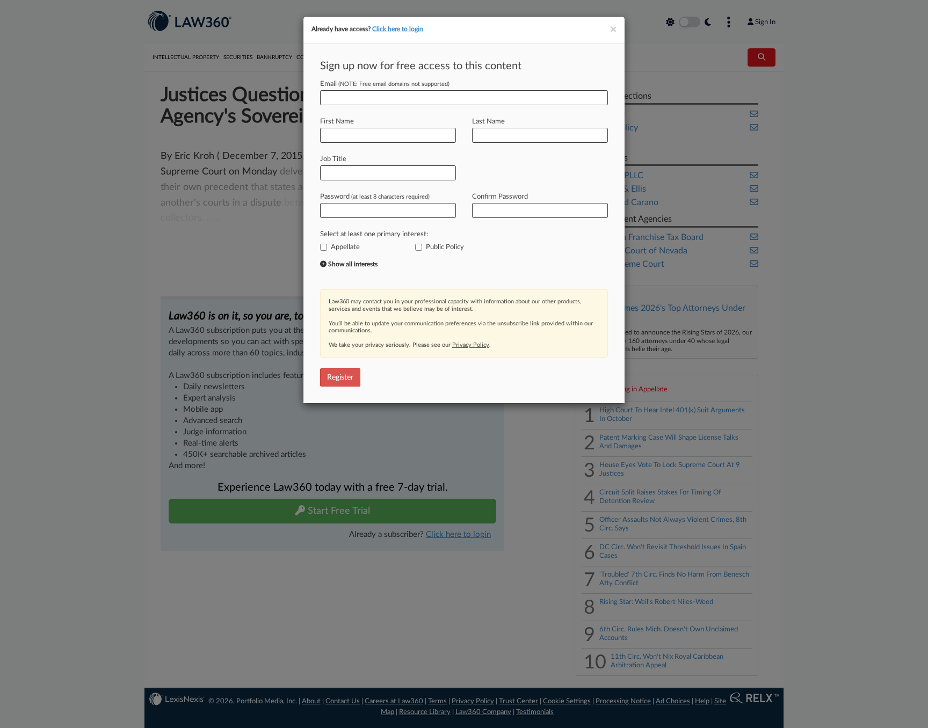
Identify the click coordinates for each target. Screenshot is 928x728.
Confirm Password (500, 196)
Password (375, 196)
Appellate (345, 247)
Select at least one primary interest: (374, 234)
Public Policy (445, 247)
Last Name (488, 121)
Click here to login (397, 29)
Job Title (333, 159)
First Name (337, 121)
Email (385, 84)
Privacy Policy (470, 345)
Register (340, 377)
